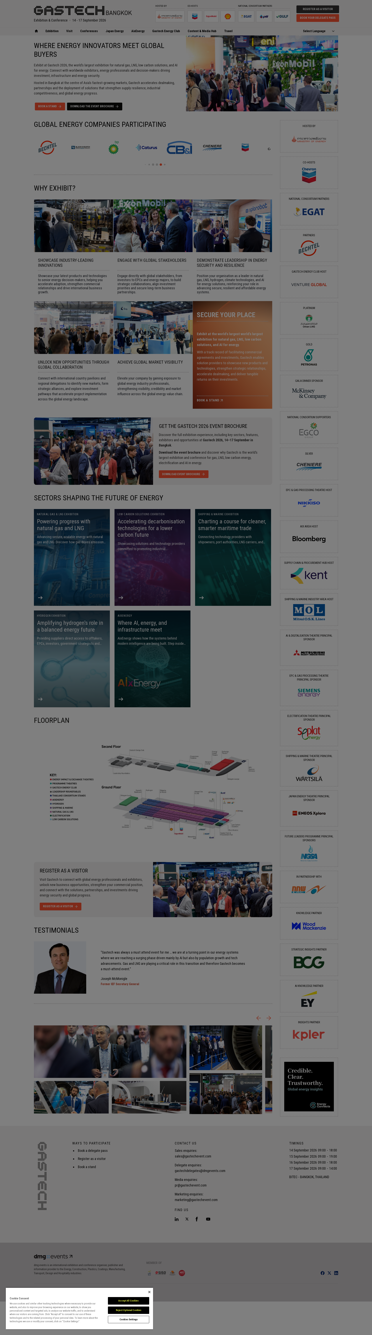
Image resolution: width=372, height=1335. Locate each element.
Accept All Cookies (128, 1300)
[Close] (149, 1292)
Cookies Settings (129, 1319)
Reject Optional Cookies (128, 1310)
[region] (79, 1308)
